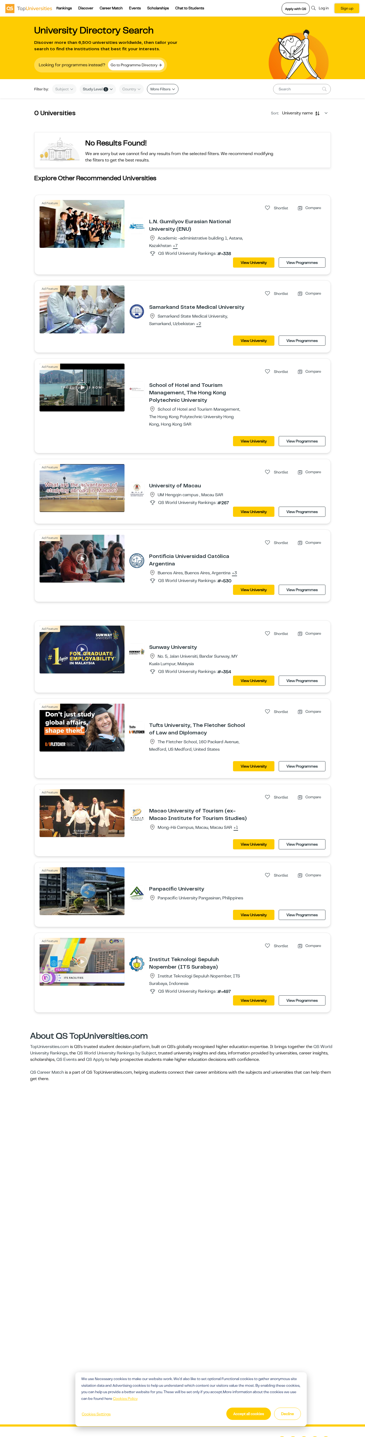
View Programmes (302, 262)
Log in (324, 8)
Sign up (347, 8)
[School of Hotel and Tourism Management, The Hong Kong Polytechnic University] (137, 389)
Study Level (95, 89)
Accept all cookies (248, 1413)
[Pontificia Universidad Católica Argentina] (137, 560)
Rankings (64, 8)
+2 (198, 324)
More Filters (160, 89)
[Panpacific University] (137, 893)
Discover (85, 8)
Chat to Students (189, 8)
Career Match (111, 8)
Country (129, 89)
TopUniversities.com (49, 1046)
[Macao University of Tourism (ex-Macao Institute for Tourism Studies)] (137, 815)
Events (135, 8)
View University (254, 262)
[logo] (28, 8)
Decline (287, 1413)
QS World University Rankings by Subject (116, 1053)
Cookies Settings (96, 1414)
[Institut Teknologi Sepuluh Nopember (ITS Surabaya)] (137, 963)
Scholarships (158, 8)
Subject (62, 89)
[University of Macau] (137, 489)
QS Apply (95, 1059)
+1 (236, 828)
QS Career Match (47, 1072)
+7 (175, 246)
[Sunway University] (137, 651)
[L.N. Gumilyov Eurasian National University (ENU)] (137, 225)
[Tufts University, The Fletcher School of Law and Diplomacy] (137, 729)
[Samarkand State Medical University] (137, 311)
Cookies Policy (125, 1398)
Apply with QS (295, 9)
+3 (234, 573)
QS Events (66, 1059)
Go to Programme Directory (134, 65)
